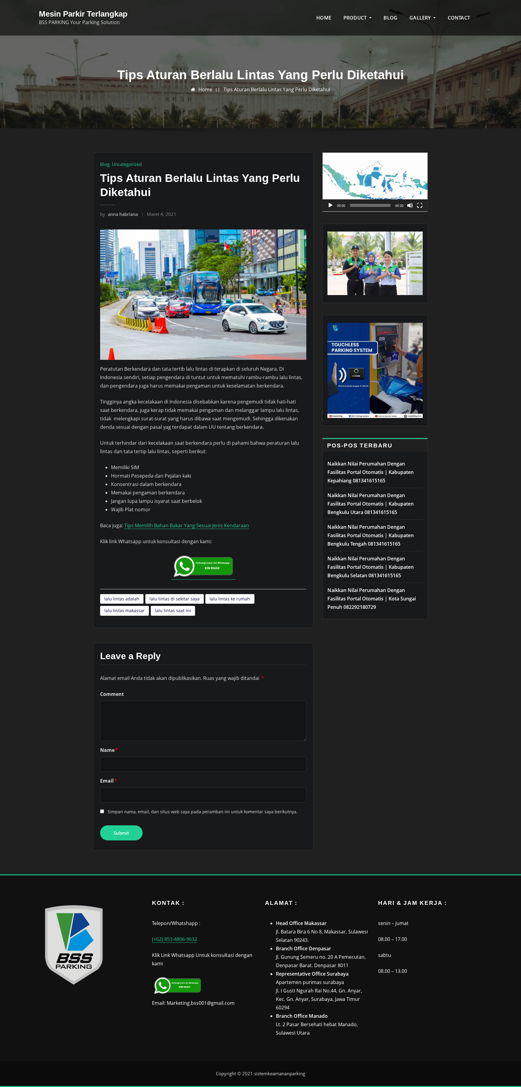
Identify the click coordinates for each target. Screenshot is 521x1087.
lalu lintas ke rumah (230, 599)
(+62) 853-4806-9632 (174, 939)
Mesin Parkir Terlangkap (83, 14)
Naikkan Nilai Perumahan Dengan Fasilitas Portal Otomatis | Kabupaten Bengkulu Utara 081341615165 (370, 503)
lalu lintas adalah (121, 599)
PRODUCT (355, 17)
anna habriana (119, 214)
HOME (323, 17)
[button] (375, 182)
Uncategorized (127, 164)
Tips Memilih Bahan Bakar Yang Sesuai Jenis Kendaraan (186, 525)
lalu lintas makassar (124, 610)
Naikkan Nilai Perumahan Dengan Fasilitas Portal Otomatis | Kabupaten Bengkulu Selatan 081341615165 (370, 567)
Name (109, 750)
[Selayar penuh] (420, 205)
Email (108, 780)
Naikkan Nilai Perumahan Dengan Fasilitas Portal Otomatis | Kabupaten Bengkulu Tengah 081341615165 (370, 535)
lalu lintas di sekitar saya (175, 599)
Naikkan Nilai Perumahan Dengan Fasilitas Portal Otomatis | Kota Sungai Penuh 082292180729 (371, 598)
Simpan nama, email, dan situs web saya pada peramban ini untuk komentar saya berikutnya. (203, 811)
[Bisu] (410, 205)
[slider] (370, 205)
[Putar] (330, 205)
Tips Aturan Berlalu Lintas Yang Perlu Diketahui (276, 89)
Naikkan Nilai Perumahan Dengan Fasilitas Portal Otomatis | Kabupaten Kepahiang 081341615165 (370, 472)
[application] (375, 182)
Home (205, 89)
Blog (104, 164)
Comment (112, 694)
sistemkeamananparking (279, 1073)
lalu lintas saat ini (173, 610)
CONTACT (459, 17)
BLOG (390, 17)
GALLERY (420, 17)
